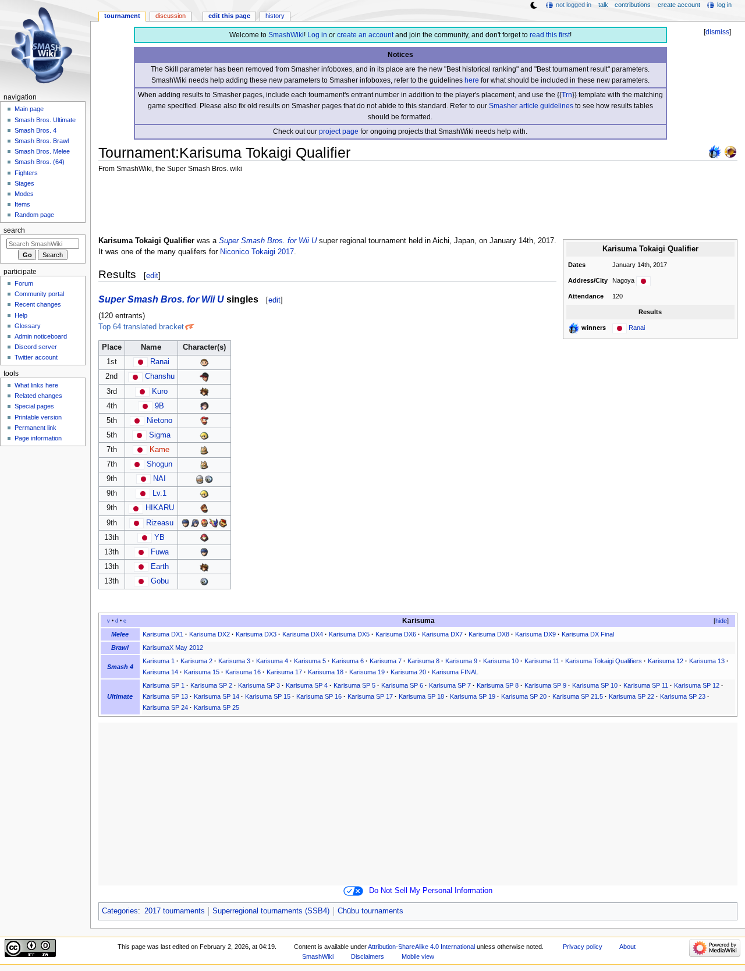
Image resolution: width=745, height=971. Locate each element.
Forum (24, 283)
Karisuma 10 (501, 660)
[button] (716, 621)
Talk (603, 4)
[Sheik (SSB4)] (199, 479)
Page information (38, 438)
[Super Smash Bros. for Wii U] (715, 151)
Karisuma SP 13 (165, 696)
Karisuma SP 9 (545, 685)
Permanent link (35, 427)
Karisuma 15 (201, 671)
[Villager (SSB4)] (204, 362)
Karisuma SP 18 (421, 696)
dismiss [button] (717, 32)
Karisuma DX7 (442, 634)
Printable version (38, 417)
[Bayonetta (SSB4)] (204, 406)
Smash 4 (120, 666)
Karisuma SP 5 (354, 685)
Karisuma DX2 (209, 634)
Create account (679, 4)
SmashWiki (286, 35)
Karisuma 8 (423, 660)
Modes (24, 193)
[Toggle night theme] (533, 5)
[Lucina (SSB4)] (195, 523)
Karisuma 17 (284, 671)
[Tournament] (730, 151)
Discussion (170, 15)
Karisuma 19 (367, 671)
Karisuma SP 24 (165, 707)
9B (159, 406)
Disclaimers (367, 956)
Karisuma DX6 (395, 634)
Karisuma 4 (272, 660)
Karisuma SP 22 (631, 696)
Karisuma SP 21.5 (577, 696)
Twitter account (36, 357)
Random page (34, 214)
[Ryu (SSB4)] (204, 376)
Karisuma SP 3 (259, 685)
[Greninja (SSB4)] (213, 523)
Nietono (159, 421)
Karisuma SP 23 (682, 696)
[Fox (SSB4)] (204, 450)
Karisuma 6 (348, 660)
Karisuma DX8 (489, 634)
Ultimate (120, 696)
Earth (160, 567)
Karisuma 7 (386, 660)
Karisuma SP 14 (216, 696)
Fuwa (160, 552)
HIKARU (160, 508)
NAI (159, 479)
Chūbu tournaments (370, 911)
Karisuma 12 (665, 660)
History (275, 15)
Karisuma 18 (325, 671)
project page (339, 131)
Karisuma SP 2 (211, 685)
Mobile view (418, 956)
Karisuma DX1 (163, 634)
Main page (29, 108)
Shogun (159, 464)
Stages (24, 183)
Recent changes (38, 304)
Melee (120, 634)
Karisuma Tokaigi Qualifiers (603, 660)
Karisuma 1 (159, 660)
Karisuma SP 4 (307, 685)
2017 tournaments (174, 911)
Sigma (160, 435)
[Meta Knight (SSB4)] (209, 479)
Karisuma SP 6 (402, 685)
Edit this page (229, 15)
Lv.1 (159, 493)
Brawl (120, 647)
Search (14, 230)
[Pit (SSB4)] (204, 391)
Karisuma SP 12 (696, 685)
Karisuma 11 (541, 660)
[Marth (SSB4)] (185, 523)
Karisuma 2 (196, 660)
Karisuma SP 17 (370, 696)
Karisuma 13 (707, 660)
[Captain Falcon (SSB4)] (204, 523)
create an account (365, 35)
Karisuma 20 (408, 671)
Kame (159, 450)
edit (152, 275)
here (471, 80)
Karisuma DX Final (588, 634)
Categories (120, 911)
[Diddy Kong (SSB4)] (204, 421)
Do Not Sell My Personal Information (430, 891)
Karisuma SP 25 (216, 707)
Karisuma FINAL (455, 671)
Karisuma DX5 (349, 634)
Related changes (38, 395)
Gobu (160, 581)
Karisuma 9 (461, 660)
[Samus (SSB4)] (204, 537)
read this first (550, 35)
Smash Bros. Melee (42, 151)
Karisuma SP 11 (645, 685)
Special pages (34, 406)
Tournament (122, 15)
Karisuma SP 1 (164, 685)
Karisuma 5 (310, 660)
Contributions (633, 4)
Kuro (160, 391)
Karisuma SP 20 (524, 696)
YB (159, 537)
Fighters (26, 172)
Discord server (36, 346)
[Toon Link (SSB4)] (204, 435)
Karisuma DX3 (256, 634)
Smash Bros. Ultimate (45, 119)
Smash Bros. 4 (35, 130)
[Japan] (643, 280)
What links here (36, 385)
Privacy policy (582, 946)
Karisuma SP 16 (319, 696)
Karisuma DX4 (302, 634)
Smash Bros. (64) (40, 161)
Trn (567, 95)
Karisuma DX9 (535, 634)
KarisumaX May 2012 (173, 647)
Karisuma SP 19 (472, 696)
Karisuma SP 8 (498, 685)
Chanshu (160, 376)
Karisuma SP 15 (267, 696)
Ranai (637, 327)
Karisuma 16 (243, 671)
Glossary (28, 325)
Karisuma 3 (234, 660)
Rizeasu (159, 523)
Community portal (39, 293)
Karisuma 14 (160, 671)
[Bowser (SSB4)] (223, 523)
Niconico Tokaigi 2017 (257, 252)
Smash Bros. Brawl (42, 140)
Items (22, 204)
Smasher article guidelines (531, 106)
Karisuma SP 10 (595, 685)
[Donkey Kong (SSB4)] (204, 508)
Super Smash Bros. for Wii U (268, 241)
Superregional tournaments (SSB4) (270, 911)
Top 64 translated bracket (141, 327)
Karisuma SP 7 (450, 685)
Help (21, 315)
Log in (317, 35)
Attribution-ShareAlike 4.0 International (421, 946)
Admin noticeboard (41, 336)
